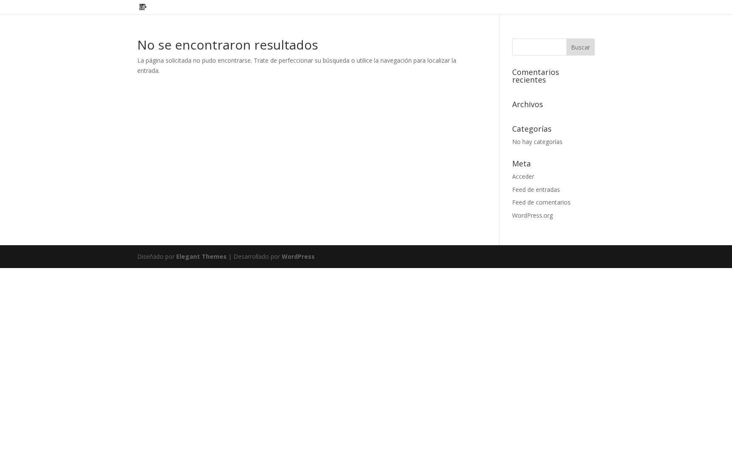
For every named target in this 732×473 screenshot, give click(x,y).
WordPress (298, 256)
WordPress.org (532, 215)
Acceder (523, 176)
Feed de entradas (536, 189)
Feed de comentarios (541, 202)
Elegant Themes (201, 256)
